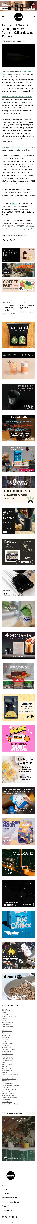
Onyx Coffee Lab (7, 1077)
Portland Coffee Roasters (10, 1085)
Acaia (4, 1012)
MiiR (3, 1062)
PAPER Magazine (23, 226)
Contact (5, 1189)
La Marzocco (6, 1056)
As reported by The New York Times (15, 147)
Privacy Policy (7, 1206)
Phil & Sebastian (7, 1083)
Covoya (4, 1033)
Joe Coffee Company (9, 1050)
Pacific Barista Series (9, 1079)
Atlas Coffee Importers (9, 1016)
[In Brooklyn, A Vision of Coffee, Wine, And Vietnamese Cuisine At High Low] (18, 1138)
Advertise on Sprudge (9, 1198)
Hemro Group (6, 1047)
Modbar (4, 1066)
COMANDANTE (7, 1031)
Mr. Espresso (6, 1068)
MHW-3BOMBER (7, 1060)
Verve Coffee (6, 1100)
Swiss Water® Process (9, 1098)
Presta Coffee (6, 1087)
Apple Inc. (5, 1014)
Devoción (5, 1039)
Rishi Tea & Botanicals (9, 1089)
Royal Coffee (6, 1091)
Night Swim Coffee (8, 1070)
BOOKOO (5, 1020)
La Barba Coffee (7, 1054)
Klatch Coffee (6, 1052)
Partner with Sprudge (9, 1104)
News (4, 313)
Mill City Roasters (7, 1064)
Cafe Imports (6, 1024)
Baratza (4, 1018)
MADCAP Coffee (7, 1058)
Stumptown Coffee (8, 1095)
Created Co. (6, 1035)
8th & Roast (6, 1010)
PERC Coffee (6, 1081)
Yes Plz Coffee (7, 1102)
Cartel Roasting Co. (8, 1027)
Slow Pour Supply (8, 1093)
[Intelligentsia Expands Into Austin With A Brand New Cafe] (26, 308)
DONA (4, 1041)
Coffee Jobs (6, 1194)
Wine (4, 41)
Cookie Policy (7, 1210)
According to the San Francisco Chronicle (17, 97)
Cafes (21, 312)
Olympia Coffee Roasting (10, 1075)
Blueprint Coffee (7, 1022)
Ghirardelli (5, 1045)
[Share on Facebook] (4, 240)
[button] (3, 16)
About (4, 1185)
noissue (4, 1072)
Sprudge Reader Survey (10, 1202)
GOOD (10, 226)
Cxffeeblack (6, 1037)
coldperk (5, 1029)
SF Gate (14, 203)
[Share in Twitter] (7, 240)
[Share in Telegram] (10, 240)
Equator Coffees (7, 1043)
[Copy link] (14, 240)
